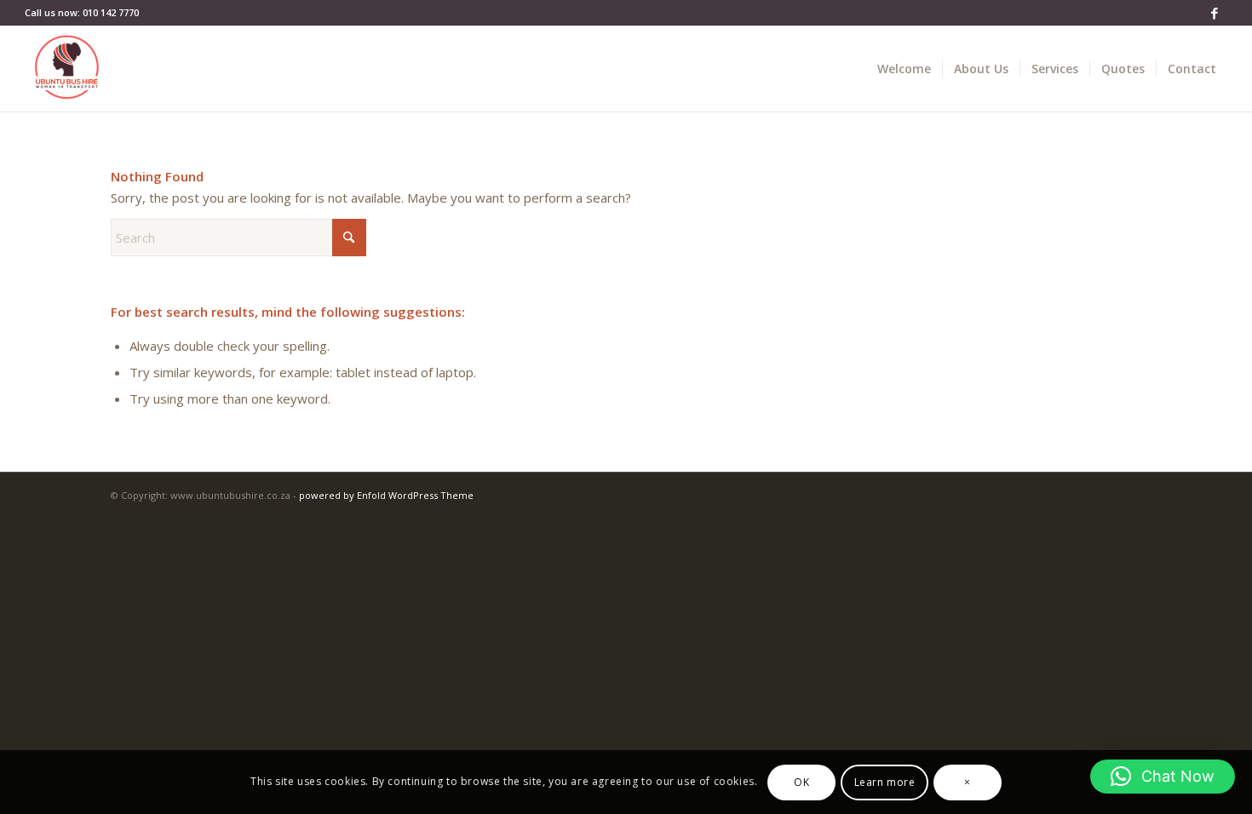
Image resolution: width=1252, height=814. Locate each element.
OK (801, 781)
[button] (1162, 777)
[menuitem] (904, 69)
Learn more (885, 781)
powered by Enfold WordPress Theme (386, 495)
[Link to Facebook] (1214, 13)
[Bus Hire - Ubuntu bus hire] (67, 69)
